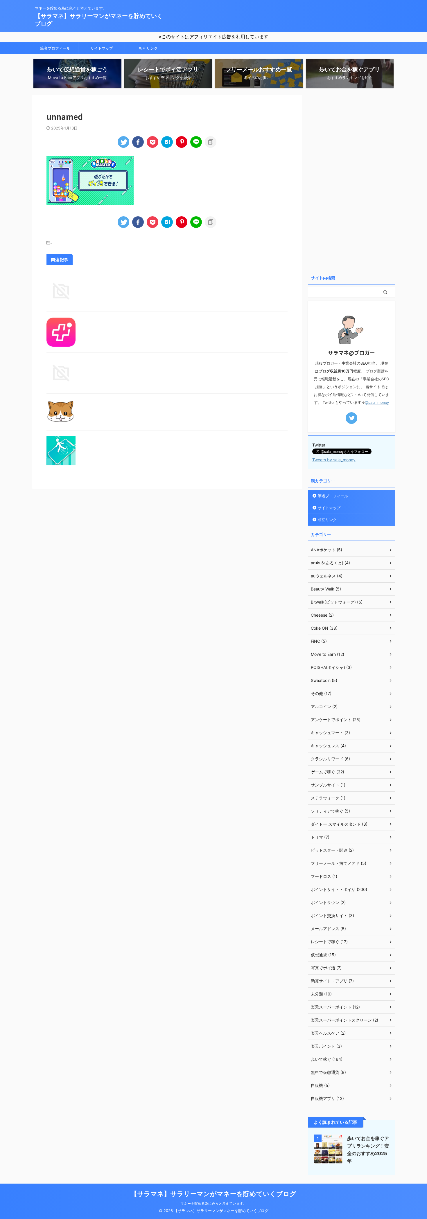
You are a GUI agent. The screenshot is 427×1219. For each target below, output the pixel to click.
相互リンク (148, 48)
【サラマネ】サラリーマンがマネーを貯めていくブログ (213, 1194)
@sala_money (377, 402)
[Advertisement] (351, 182)
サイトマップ (101, 48)
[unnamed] (167, 142)
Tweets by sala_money (334, 459)
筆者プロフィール (55, 48)
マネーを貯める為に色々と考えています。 (213, 1203)
